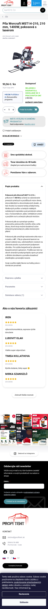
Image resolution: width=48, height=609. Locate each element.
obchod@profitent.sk (16, 537)
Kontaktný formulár (15, 566)
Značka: (9, 38)
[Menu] (45, 3)
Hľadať (42, 10)
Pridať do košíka (26, 110)
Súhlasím (24, 602)
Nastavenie (24, 594)
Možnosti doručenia (33, 102)
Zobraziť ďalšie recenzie (24, 395)
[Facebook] (5, 551)
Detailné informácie (11, 136)
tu (29, 588)
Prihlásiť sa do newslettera (16, 501)
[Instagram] (11, 551)
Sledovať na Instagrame (26, 453)
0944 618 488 (15, 543)
